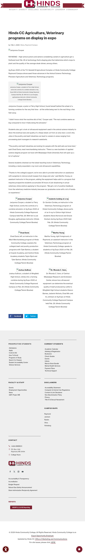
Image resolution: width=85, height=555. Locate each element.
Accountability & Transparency (18, 479)
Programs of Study (15, 358)
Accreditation (13, 481)
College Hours (16, 455)
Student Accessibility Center (18, 362)
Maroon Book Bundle (52, 363)
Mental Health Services (52, 366)
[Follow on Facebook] (10, 471)
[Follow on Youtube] (22, 471)
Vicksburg (47, 425)
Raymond (47, 414)
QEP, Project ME (14, 395)
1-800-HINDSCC (16, 446)
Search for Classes (15, 360)
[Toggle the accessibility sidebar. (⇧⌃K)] (6, 549)
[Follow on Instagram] (18, 471)
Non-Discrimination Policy (53, 395)
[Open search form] (74, 17)
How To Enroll (13, 355)
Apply (11, 350)
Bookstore (48, 354)
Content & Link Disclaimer (53, 392)
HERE (53, 542)
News (22, 45)
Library (47, 361)
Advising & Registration (52, 351)
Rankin (46, 420)
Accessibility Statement (53, 387)
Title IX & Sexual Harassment (54, 400)
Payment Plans (50, 368)
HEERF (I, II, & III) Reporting (21, 507)
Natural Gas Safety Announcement (20, 487)
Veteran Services (14, 365)
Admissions (12, 348)
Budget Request (13, 484)
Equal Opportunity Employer (42, 536)
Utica (46, 423)
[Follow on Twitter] (14, 471)
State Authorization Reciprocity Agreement (22, 490)
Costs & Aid (13, 353)
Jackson (47, 417)
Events (47, 359)
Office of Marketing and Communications (51, 539)
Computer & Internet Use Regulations (57, 390)
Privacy (47, 397)
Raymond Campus (31, 45)
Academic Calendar (51, 349)
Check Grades (50, 356)
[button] (78, 17)
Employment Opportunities (18, 390)
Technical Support (51, 371)
